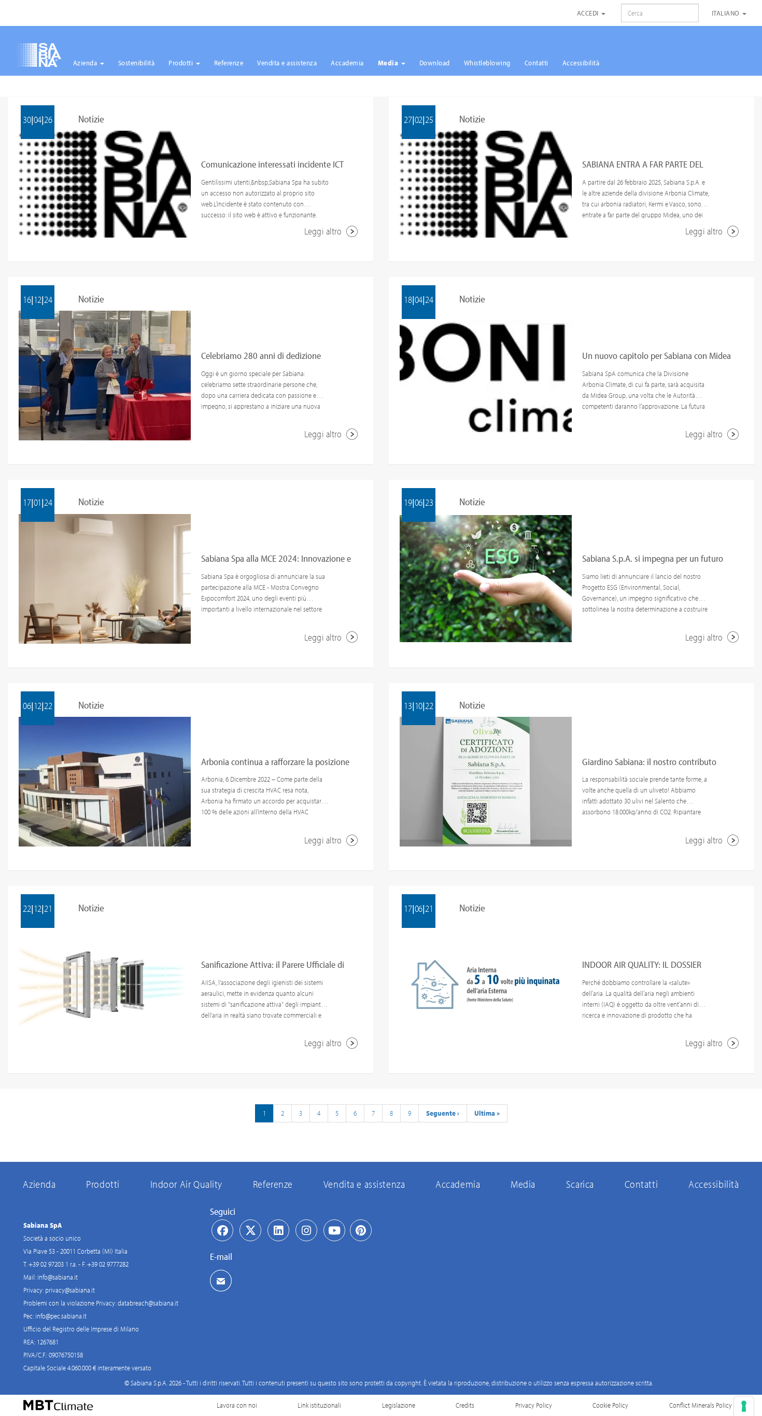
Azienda (86, 62)
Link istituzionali (319, 1405)
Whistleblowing (487, 62)
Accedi (589, 13)
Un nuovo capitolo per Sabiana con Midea (656, 356)
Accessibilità (581, 62)
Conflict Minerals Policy (700, 1405)
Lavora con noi (237, 1405)
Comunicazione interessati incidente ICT (272, 164)
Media (389, 62)
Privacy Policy (533, 1405)
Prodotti (181, 62)
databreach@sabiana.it (148, 1303)
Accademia (347, 62)
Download (434, 62)
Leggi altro (324, 231)
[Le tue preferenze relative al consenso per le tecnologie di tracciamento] (744, 1406)
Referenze (229, 62)
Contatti (536, 62)
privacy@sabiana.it (70, 1290)
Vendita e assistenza (287, 62)
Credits (465, 1405)
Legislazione (398, 1405)
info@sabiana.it (57, 1277)
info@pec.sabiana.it (61, 1316)
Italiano (727, 13)
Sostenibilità (136, 62)
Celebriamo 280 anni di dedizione (261, 356)
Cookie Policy (610, 1405)
